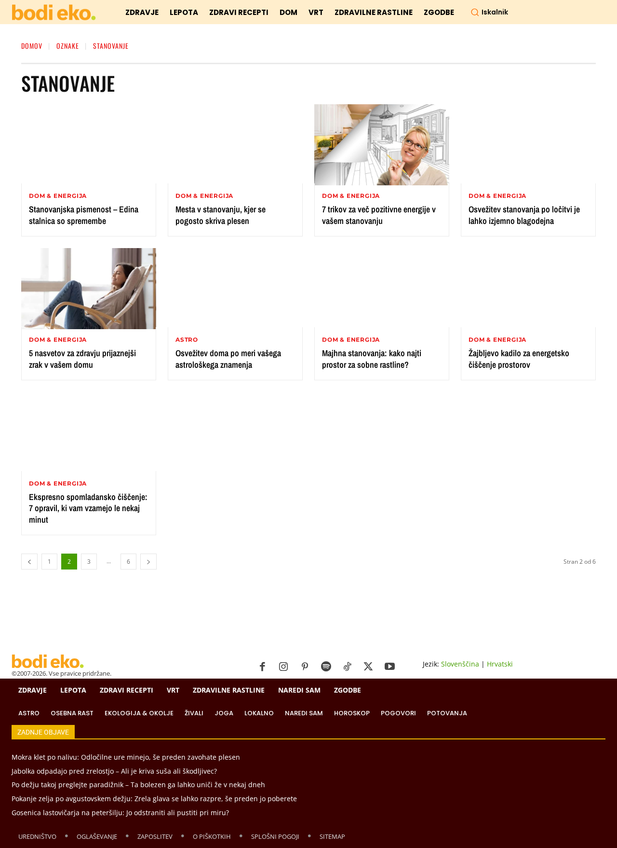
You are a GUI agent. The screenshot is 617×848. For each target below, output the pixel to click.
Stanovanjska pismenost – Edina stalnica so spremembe (83, 214)
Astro (186, 340)
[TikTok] (347, 667)
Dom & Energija (58, 196)
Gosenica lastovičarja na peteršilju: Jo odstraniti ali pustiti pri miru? (120, 812)
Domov (31, 46)
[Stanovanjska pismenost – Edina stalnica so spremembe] (88, 144)
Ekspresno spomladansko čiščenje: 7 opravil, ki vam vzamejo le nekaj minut (88, 508)
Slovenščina (460, 663)
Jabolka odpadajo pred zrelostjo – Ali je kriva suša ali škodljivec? (114, 771)
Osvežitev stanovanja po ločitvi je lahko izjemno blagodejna (524, 214)
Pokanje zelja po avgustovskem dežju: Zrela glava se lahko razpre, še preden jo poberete (154, 798)
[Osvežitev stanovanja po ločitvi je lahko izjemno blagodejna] (528, 144)
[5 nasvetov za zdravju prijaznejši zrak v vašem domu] (88, 288)
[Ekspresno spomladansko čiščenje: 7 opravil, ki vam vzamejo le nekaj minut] (88, 432)
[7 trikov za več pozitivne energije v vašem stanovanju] (381, 144)
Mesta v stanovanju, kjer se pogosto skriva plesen (220, 214)
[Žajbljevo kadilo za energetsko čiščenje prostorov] (528, 288)
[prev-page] (29, 562)
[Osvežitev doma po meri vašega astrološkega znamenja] (235, 288)
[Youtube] (389, 667)
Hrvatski (500, 663)
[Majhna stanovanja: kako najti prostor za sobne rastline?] (381, 288)
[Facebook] (262, 667)
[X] (368, 667)
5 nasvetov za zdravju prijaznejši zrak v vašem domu (82, 358)
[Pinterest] (305, 667)
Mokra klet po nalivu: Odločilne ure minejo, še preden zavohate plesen (126, 757)
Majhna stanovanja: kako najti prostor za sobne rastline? (371, 358)
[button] (489, 12)
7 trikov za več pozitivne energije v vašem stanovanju (379, 214)
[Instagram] (283, 667)
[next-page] (148, 562)
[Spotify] (326, 667)
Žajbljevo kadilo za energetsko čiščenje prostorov (519, 358)
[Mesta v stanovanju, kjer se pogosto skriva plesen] (235, 144)
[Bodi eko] (54, 13)
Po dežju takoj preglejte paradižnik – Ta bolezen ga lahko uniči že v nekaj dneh (138, 784)
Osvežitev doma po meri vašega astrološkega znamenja (228, 358)
